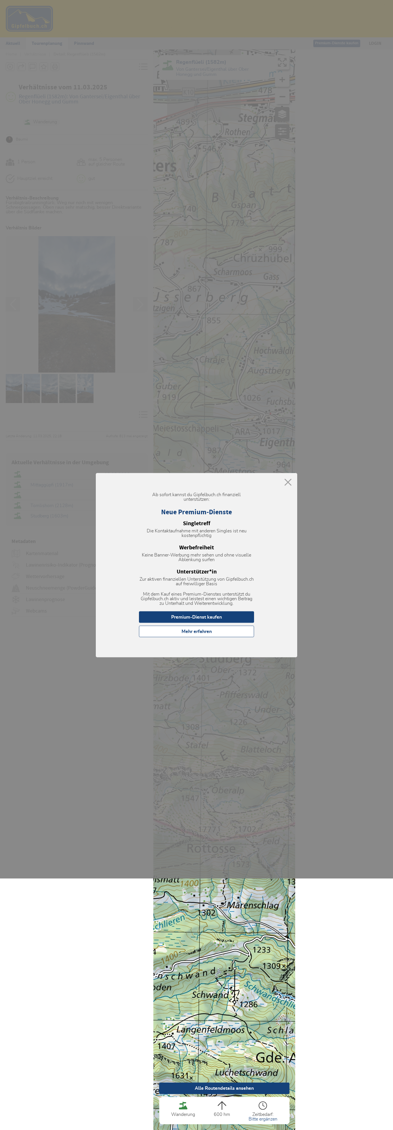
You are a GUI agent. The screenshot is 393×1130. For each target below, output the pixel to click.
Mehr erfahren (197, 631)
